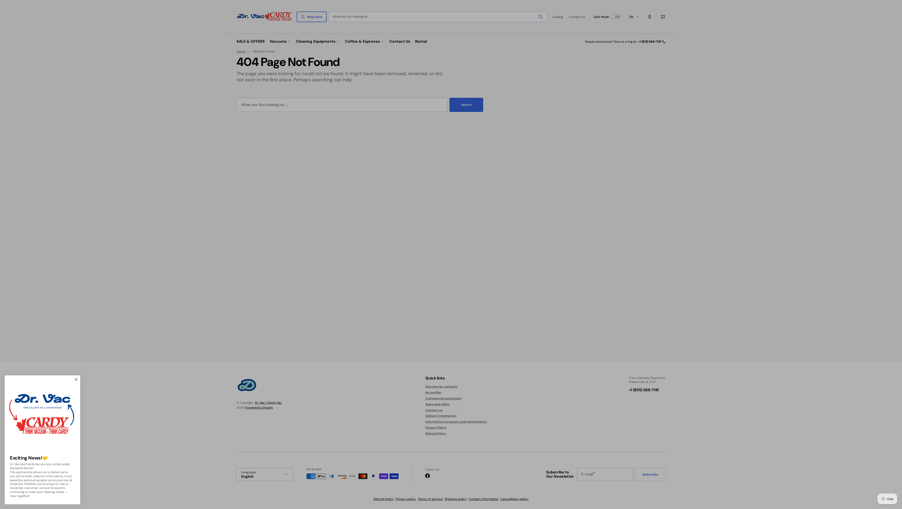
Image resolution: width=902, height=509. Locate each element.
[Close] (76, 379)
